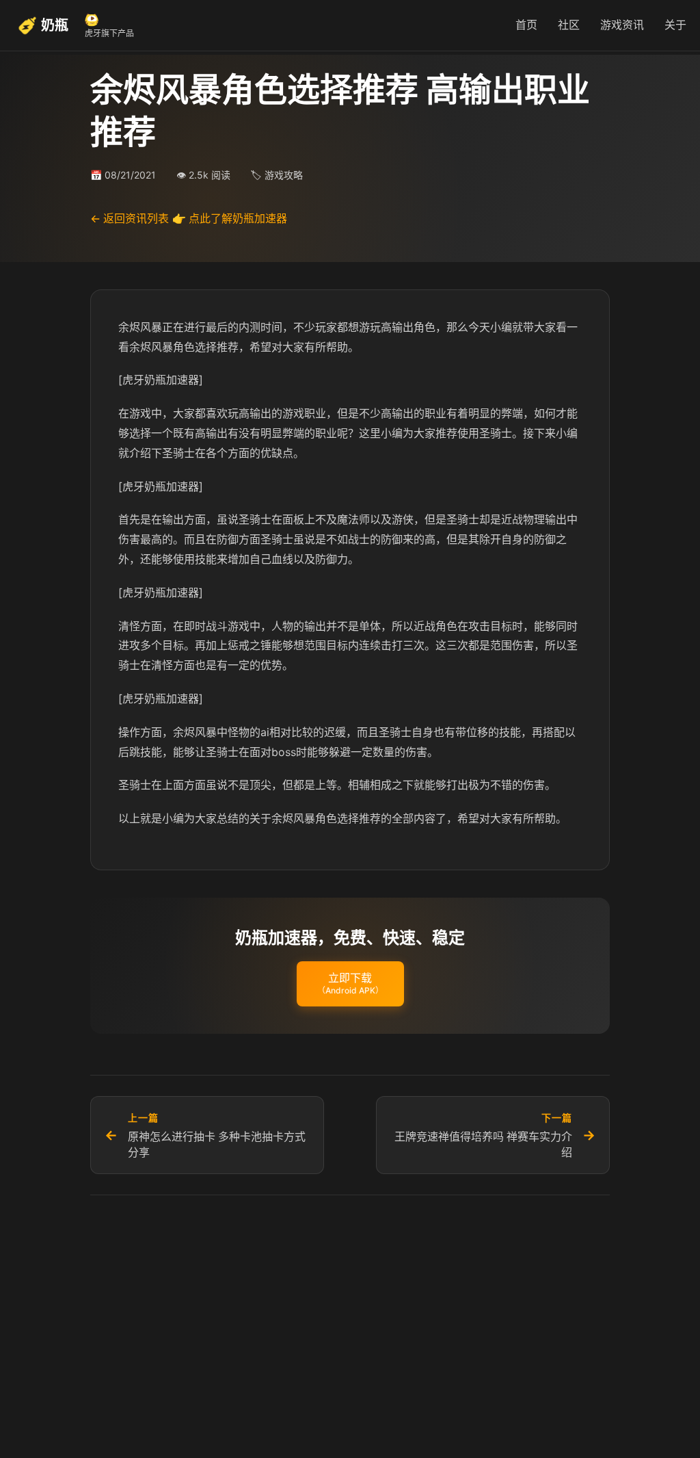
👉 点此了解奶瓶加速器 (229, 218)
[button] (350, 983)
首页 (526, 24)
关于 (675, 24)
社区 (569, 24)
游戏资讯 (622, 24)
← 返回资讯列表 (129, 218)
